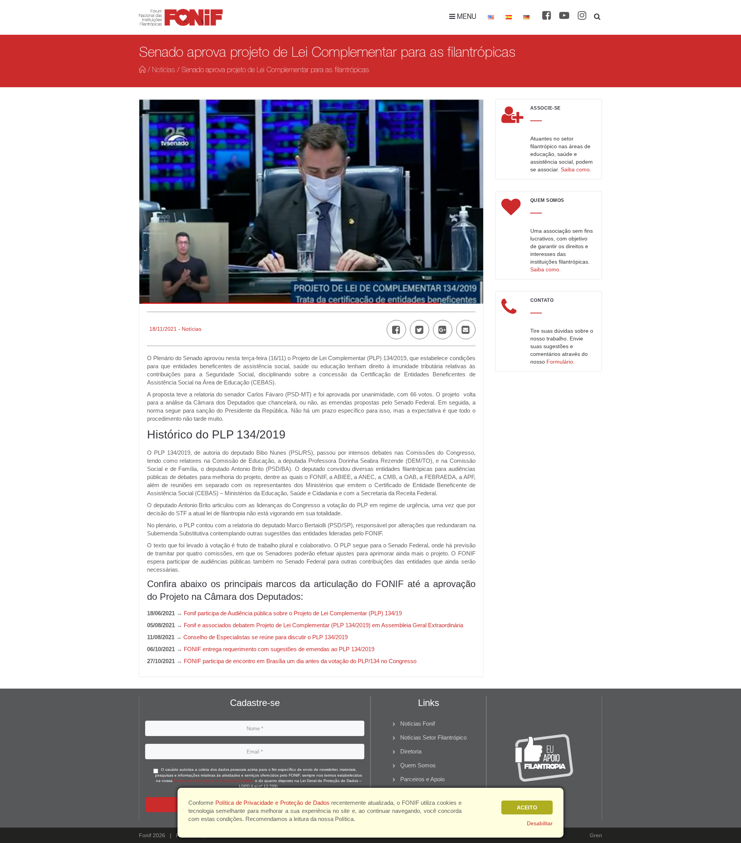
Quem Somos (418, 765)
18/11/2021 (163, 329)
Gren (596, 835)
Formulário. (560, 362)
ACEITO (527, 807)
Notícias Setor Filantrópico (433, 737)
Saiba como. (576, 169)
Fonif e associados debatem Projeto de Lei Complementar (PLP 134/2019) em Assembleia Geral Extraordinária (323, 625)
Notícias (163, 70)
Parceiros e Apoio (422, 779)
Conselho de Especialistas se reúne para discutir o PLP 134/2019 (265, 637)
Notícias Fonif (417, 723)
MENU (465, 17)
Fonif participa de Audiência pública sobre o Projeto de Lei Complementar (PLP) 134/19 (293, 613)
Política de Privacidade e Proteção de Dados (214, 781)
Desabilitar (540, 823)
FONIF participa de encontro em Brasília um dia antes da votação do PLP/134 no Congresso (300, 661)
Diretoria (410, 751)
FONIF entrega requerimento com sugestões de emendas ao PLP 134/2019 (279, 649)
